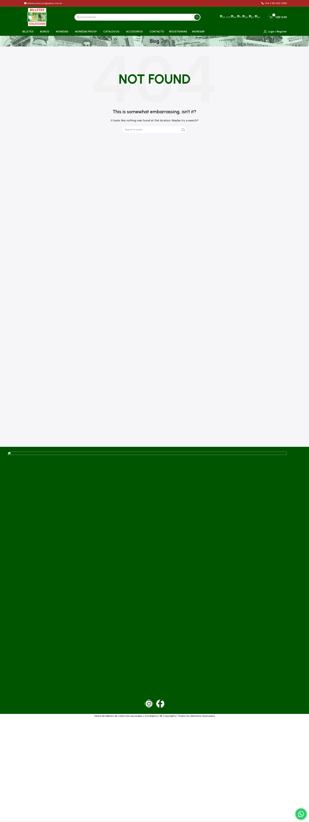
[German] (245, 16)
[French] (239, 16)
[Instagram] (149, 704)
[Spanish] (258, 16)
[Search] (197, 17)
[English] (234, 16)
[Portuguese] (252, 16)
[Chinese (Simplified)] (225, 16)
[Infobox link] (274, 3)
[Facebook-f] (160, 704)
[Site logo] (37, 16)
